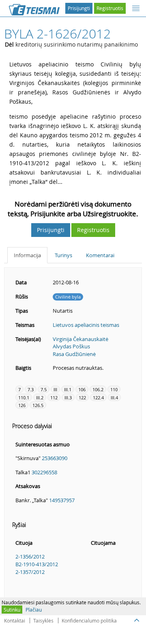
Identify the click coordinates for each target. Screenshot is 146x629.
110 (114, 389)
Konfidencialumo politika (89, 620)
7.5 (44, 389)
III (55, 389)
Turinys (63, 255)
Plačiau (34, 609)
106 (82, 389)
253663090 (54, 458)
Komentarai (100, 255)
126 (22, 405)
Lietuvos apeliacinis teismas (86, 324)
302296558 (44, 472)
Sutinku (12, 609)
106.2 (97, 389)
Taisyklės (43, 620)
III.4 (114, 397)
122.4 (98, 397)
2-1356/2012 (30, 556)
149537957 (62, 500)
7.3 (31, 389)
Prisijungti (79, 8)
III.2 (39, 397)
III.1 (67, 389)
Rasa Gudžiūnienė (74, 354)
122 (82, 397)
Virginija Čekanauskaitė (80, 339)
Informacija (27, 255)
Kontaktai (14, 620)
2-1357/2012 (30, 572)
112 (54, 397)
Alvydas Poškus (71, 346)
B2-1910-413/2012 (36, 564)
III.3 (68, 397)
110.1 (23, 397)
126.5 (37, 405)
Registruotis (110, 8)
